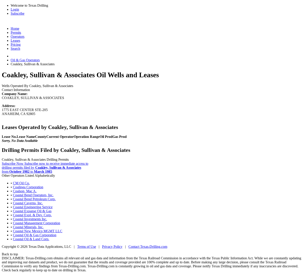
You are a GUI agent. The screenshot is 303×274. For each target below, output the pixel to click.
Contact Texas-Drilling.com (147, 246)
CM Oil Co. (21, 183)
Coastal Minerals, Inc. (28, 227)
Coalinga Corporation (28, 187)
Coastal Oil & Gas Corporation (34, 235)
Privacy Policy (112, 246)
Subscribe (17, 13)
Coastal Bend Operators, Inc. (33, 195)
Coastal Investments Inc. (30, 219)
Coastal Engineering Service (33, 207)
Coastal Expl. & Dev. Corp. (32, 215)
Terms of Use (86, 246)
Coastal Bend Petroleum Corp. (34, 199)
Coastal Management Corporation (36, 223)
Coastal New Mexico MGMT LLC (37, 231)
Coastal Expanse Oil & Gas (32, 211)
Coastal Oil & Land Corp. (31, 239)
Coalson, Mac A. (25, 191)
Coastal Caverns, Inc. (28, 203)
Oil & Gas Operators (25, 60)
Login (15, 9)
